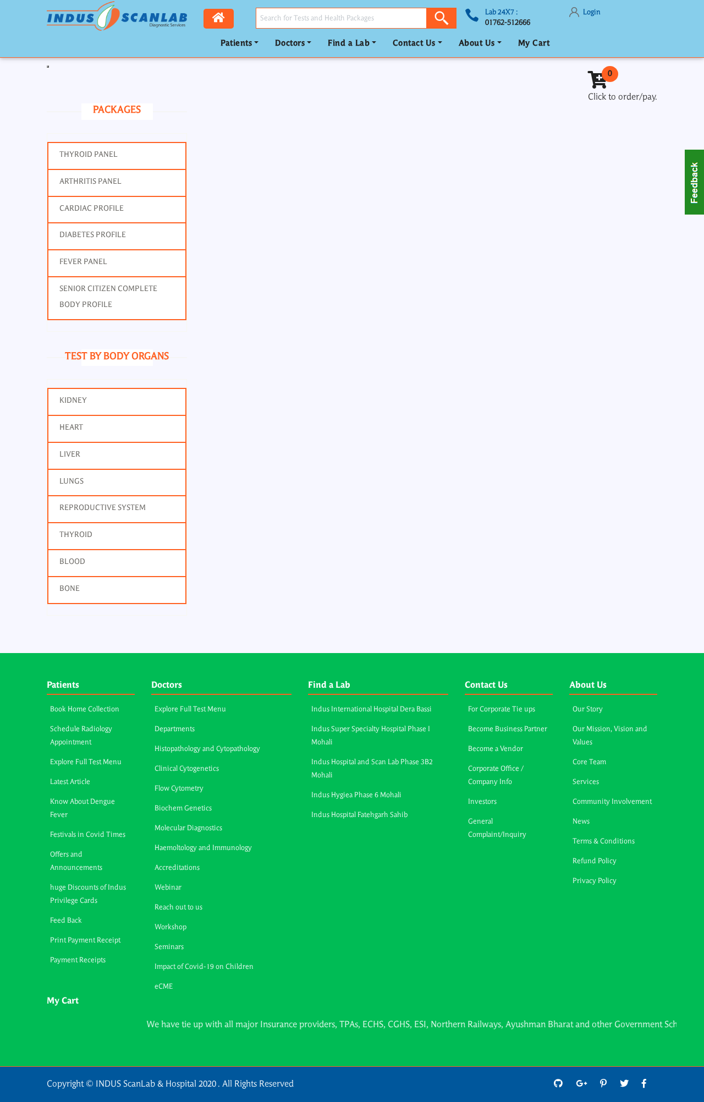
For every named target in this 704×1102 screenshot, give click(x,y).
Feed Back (66, 920)
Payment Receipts (78, 960)
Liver (69, 454)
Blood (72, 562)
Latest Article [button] (70, 782)
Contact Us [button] (414, 44)
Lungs (71, 481)
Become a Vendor (495, 749)
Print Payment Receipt (85, 940)
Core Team (589, 762)
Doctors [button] (290, 44)
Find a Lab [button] (349, 44)
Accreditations (177, 867)
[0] (598, 84)
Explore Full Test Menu (86, 762)
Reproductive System (102, 508)
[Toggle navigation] (48, 66)
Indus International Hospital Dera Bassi (371, 709)
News (581, 821)
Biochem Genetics (183, 808)
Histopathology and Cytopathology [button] (207, 749)
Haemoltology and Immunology (203, 848)
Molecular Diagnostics (188, 828)
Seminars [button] (169, 947)
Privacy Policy (595, 881)
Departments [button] (175, 729)
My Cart (534, 44)
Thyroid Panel (88, 154)
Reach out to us (178, 907)
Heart (71, 427)
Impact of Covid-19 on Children (204, 967)
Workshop (170, 927)
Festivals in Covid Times (87, 834)
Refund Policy (595, 861)
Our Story (588, 709)
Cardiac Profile (91, 208)
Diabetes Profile (92, 235)
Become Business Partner (507, 729)
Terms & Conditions (604, 841)
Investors (482, 801)
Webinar (168, 887)
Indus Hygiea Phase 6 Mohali (356, 795)
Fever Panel (83, 262)
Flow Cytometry (179, 788)
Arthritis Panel (90, 181)
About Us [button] (477, 44)
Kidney (73, 400)
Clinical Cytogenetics (187, 768)
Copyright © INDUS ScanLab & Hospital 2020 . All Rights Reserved (170, 1084)
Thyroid (75, 535)
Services (586, 782)
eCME (164, 986)
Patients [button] (236, 44)
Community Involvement (612, 801)
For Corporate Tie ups (501, 709)
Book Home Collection (84, 709)
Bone (69, 589)
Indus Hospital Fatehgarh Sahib (359, 815)
